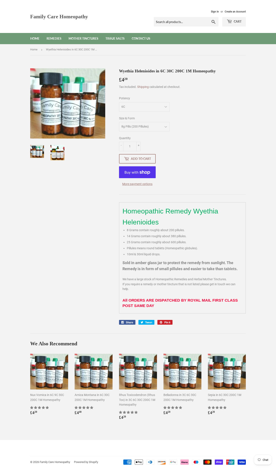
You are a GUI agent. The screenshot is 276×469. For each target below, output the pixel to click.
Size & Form (127, 118)
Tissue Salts (115, 38)
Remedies (54, 38)
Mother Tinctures (83, 38)
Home (34, 38)
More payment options (137, 184)
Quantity (125, 138)
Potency (124, 98)
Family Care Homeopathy (59, 16)
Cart (237, 21)
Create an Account (235, 11)
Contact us (141, 38)
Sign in (215, 11)
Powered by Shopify (86, 462)
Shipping (143, 87)
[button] (39, 407)
